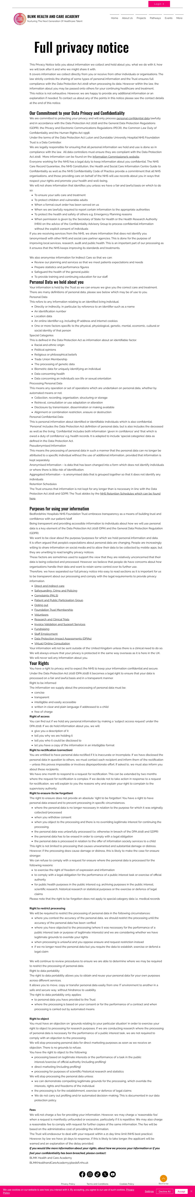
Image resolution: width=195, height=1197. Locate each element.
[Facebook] (82, 1174)
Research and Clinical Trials (51, 619)
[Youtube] (113, 1174)
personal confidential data (133, 118)
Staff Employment (46, 633)
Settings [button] (149, 1191)
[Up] (163, 1178)
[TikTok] (97, 1174)
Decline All (165, 1191)
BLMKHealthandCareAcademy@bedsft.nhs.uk (59, 1162)
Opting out (41, 605)
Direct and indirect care (49, 585)
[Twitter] (105, 1174)
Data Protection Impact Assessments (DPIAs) (63, 638)
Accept (181, 1191)
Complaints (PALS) (46, 595)
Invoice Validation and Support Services (59, 624)
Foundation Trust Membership (53, 609)
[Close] (191, 1191)
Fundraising (41, 629)
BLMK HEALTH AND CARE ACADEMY (53, 16)
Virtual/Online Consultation (52, 643)
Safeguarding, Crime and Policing (55, 590)
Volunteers (41, 614)
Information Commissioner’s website (116, 156)
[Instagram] (90, 1174)
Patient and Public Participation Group (58, 600)
